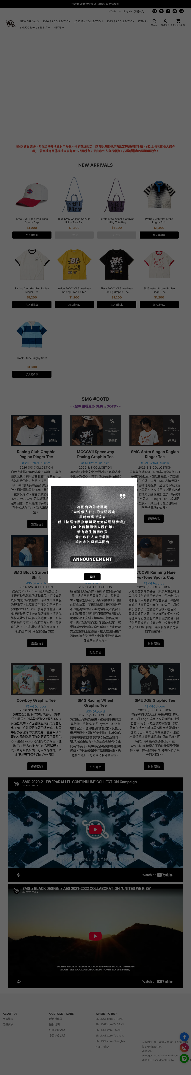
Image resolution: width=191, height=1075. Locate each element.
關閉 (92, 576)
